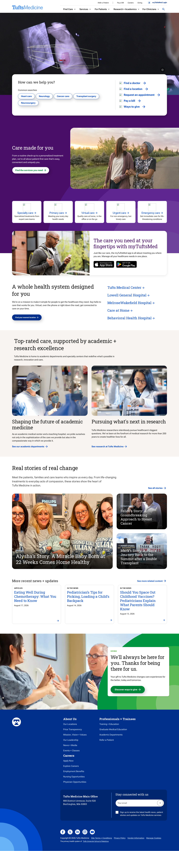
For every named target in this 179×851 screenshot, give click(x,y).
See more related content (150, 581)
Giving (140, 3)
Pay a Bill (120, 3)
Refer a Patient (103, 3)
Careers (131, 3)
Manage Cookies (153, 838)
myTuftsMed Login (159, 2)
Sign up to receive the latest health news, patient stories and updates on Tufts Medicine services (141, 813)
